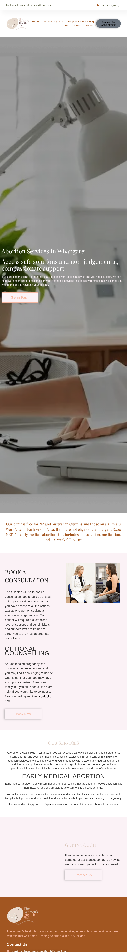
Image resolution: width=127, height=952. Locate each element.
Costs (77, 25)
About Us (91, 25)
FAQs (31, 804)
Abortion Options (53, 21)
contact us (46, 696)
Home (35, 21)
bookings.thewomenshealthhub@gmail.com (28, 5)
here (48, 804)
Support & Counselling (81, 21)
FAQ (67, 25)
